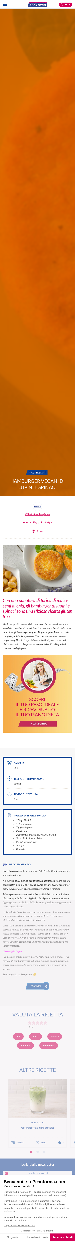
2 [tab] (37, 1151)
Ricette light (46, 522)
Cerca (66, 4)
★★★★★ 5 (48, 1045)
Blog (35, 522)
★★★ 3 (55, 1036)
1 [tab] (31, 1151)
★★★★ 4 (25, 1045)
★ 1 (18, 1036)
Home (25, 522)
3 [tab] (44, 1151)
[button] (38, 986)
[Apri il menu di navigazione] (5, 4)
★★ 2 (35, 1036)
